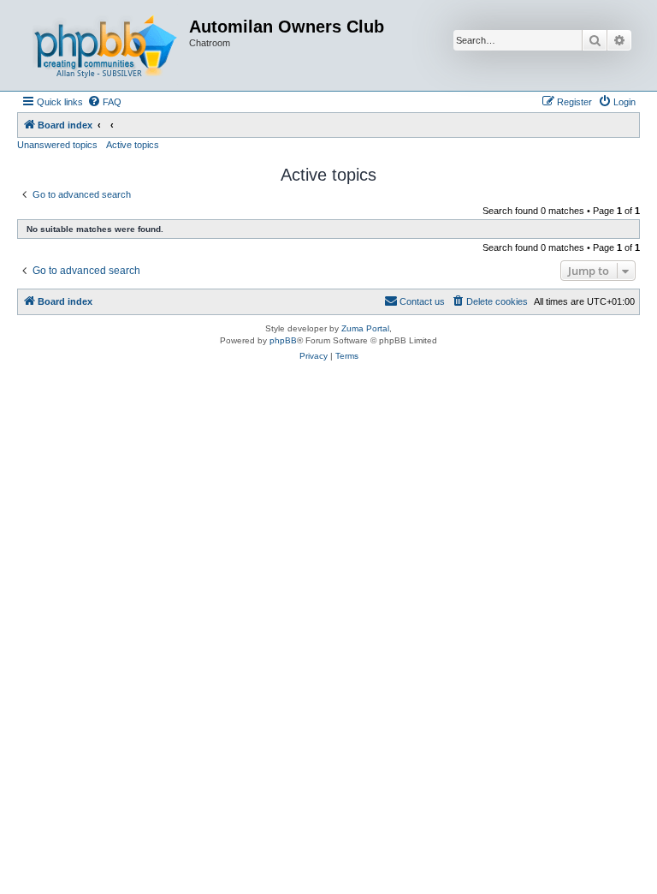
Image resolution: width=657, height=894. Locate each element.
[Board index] (105, 45)
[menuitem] (104, 102)
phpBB (283, 340)
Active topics (132, 145)
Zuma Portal (365, 328)
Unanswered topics (57, 145)
